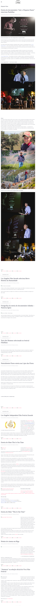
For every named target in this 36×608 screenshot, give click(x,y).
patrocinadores (3, 471)
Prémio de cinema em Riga (10, 541)
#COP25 (17, 464)
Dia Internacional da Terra (9, 452)
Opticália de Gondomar (17, 493)
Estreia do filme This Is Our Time (12, 442)
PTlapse (27, 492)
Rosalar (22, 492)
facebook (16, 534)
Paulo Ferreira (6, 14)
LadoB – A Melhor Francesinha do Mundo (28, 493)
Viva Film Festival (10, 598)
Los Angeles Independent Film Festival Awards (17, 415)
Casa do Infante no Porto (26, 451)
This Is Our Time (30, 420)
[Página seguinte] (20, 605)
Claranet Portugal (3, 494)
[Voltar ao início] (18, 2)
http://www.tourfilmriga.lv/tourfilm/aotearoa (27, 554)
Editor (5, 310)
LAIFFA (25, 425)
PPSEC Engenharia (11, 493)
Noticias (20, 14)
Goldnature (6, 493)
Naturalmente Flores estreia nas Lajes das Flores (17, 363)
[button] (1, 2)
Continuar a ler (5, 274)
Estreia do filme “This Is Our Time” (13, 512)
